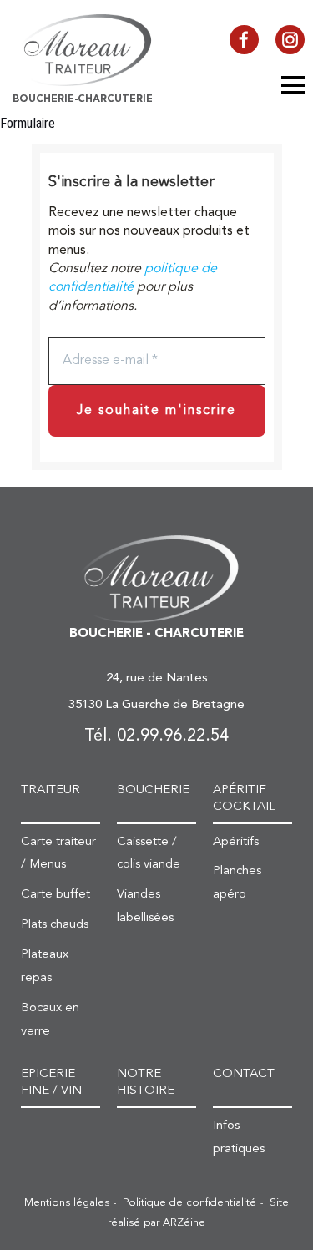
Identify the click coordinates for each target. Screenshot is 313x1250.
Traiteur (50, 790)
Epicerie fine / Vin (51, 1082)
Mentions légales (66, 1202)
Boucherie (153, 790)
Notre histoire (145, 1082)
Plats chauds (54, 925)
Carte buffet (55, 894)
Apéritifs (236, 842)
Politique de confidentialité (189, 1202)
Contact (244, 1074)
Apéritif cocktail (244, 798)
